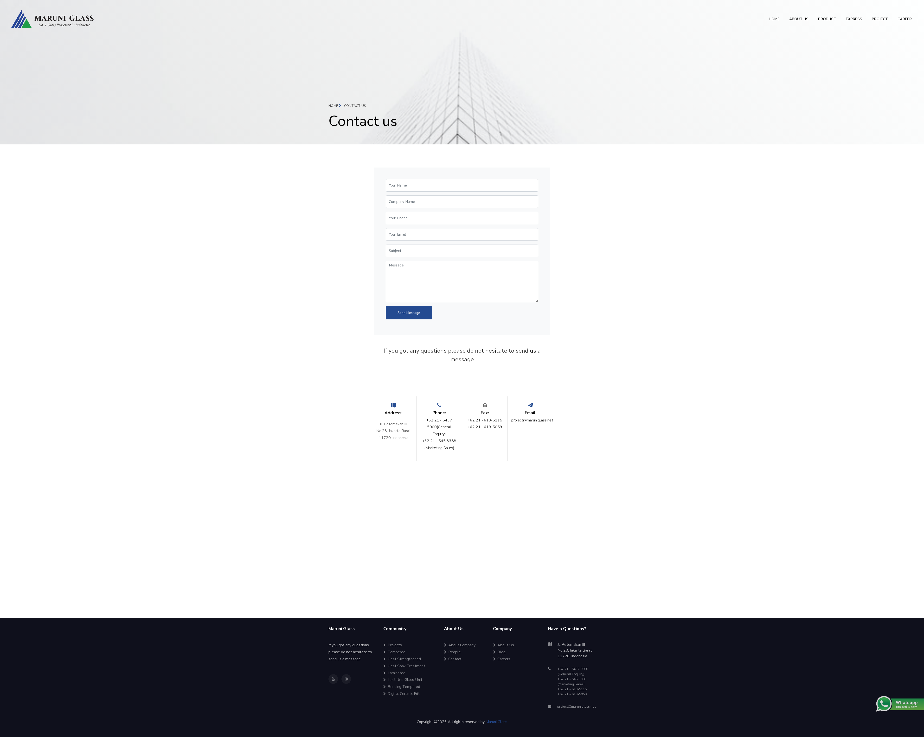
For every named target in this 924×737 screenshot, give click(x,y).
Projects (395, 645)
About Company (461, 645)
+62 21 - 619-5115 (485, 420)
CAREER (905, 19)
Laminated (396, 673)
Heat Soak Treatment (406, 666)
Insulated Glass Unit (405, 679)
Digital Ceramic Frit (404, 693)
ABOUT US (798, 19)
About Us (505, 645)
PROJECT (880, 19)
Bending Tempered (404, 686)
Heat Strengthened (404, 659)
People (454, 652)
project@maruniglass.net (532, 420)
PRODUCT (827, 19)
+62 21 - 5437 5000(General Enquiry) (439, 427)
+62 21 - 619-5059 (485, 427)
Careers (503, 659)
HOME (774, 19)
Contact (455, 659)
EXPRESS (854, 19)
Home (333, 105)
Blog (501, 652)
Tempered (396, 652)
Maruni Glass (496, 721)
